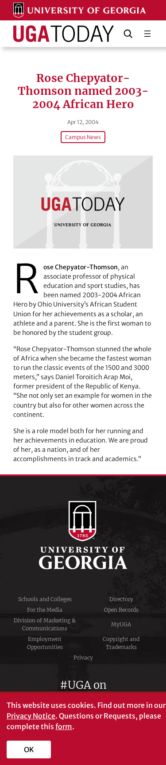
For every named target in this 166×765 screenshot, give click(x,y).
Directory (121, 599)
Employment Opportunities (45, 643)
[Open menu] (147, 33)
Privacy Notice (31, 715)
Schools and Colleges (45, 599)
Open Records (121, 609)
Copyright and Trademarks (121, 643)
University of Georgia (83, 535)
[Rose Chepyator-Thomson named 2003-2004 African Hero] (83, 202)
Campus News (83, 137)
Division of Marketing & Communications (45, 624)
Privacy (83, 657)
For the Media (44, 609)
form (63, 726)
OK (29, 749)
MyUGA (121, 624)
